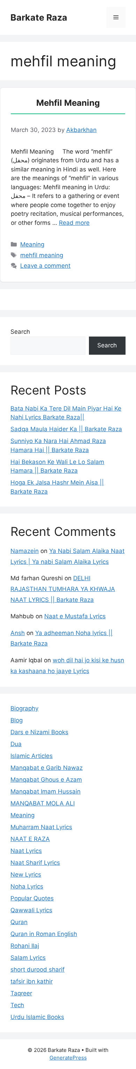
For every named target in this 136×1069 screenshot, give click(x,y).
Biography (24, 708)
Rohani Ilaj (24, 945)
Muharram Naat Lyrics (41, 827)
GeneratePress (68, 1057)
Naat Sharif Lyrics (35, 862)
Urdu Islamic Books (37, 1016)
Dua (16, 743)
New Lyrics (25, 874)
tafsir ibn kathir (31, 981)
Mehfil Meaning (68, 103)
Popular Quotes (32, 898)
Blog (16, 720)
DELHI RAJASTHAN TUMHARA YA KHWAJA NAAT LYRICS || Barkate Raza (62, 589)
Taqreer (21, 993)
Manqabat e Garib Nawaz (46, 767)
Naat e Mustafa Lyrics (75, 616)
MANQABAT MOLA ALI (42, 803)
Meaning (32, 244)
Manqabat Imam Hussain (45, 791)
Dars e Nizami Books (39, 732)
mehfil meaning (41, 255)
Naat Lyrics (26, 850)
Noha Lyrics (26, 886)
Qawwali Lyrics (31, 910)
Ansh (17, 632)
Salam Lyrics (28, 957)
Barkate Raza (38, 17)
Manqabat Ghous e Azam (46, 779)
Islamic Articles (31, 755)
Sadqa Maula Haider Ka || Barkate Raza (66, 429)
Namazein (24, 550)
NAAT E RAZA (30, 838)
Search (20, 331)
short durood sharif (37, 969)
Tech (17, 1005)
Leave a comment (45, 265)
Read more (74, 222)
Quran (19, 922)
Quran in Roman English (43, 933)
